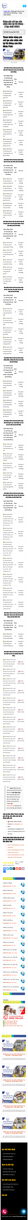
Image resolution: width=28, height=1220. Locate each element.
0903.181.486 (7, 953)
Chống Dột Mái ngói (8, 1159)
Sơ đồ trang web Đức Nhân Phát (14, 1025)
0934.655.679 (7, 975)
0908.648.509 (7, 930)
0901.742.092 (7, 915)
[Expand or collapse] (23, 32)
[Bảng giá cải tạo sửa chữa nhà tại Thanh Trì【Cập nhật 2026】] (14, 1123)
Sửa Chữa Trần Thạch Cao (9, 1171)
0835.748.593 (7, 901)
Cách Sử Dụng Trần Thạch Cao (10, 1184)
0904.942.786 (7, 967)
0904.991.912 (7, 923)
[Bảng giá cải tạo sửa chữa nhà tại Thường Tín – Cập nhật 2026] (14, 1097)
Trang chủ (6, 11)
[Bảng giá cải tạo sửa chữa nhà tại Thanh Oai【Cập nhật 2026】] (14, 1071)
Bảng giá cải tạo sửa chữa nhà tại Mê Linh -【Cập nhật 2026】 (14, 1054)
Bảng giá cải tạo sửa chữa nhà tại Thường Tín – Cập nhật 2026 (14, 1106)
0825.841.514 (7, 938)
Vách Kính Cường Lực (8, 1156)
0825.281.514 (7, 908)
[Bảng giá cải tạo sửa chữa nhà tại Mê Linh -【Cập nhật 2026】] (14, 1045)
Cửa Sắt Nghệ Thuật (8, 1187)
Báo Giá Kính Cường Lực (9, 1174)
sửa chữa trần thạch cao (9, 1153)
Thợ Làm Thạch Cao (8, 1169)
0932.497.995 (7, 945)
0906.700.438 (10, 805)
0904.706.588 (7, 893)
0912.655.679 (7, 960)
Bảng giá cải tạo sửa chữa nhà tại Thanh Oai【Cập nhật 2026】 (14, 1080)
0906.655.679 (7, 982)
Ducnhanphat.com (18, 824)
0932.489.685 (7, 990)
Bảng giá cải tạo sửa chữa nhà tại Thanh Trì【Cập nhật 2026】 (14, 1132)
